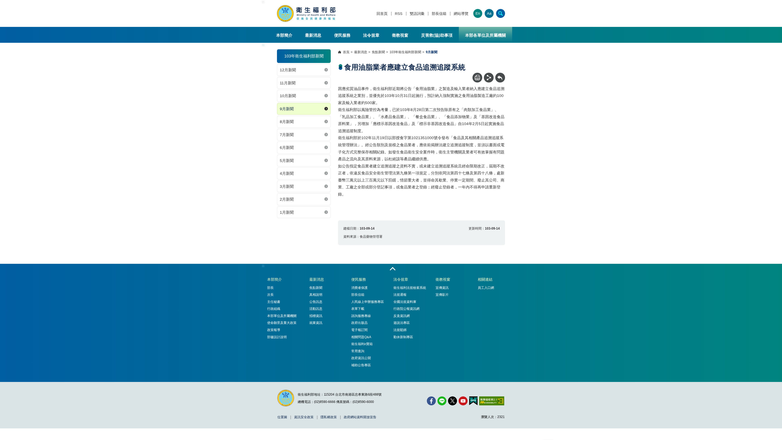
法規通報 (399, 294)
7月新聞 (287, 135)
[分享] (489, 77)
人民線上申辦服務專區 (367, 302)
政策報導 (273, 330)
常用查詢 (357, 351)
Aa (489, 13)
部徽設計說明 (277, 337)
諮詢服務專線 (361, 316)
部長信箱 (439, 14)
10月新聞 (288, 96)
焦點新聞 (378, 52)
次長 (270, 294)
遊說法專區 (401, 322)
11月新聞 (287, 83)
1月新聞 (287, 212)
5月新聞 (287, 160)
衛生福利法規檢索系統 (409, 287)
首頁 (346, 52)
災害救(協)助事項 (437, 35)
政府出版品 (359, 322)
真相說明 (315, 294)
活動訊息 (315, 308)
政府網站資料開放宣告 (360, 417)
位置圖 (282, 417)
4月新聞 (287, 173)
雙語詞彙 (417, 14)
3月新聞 (287, 186)
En (478, 13)
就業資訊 (315, 322)
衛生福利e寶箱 (362, 344)
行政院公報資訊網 (406, 308)
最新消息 (313, 35)
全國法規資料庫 (404, 302)
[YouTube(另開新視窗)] (463, 400)
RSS (398, 14)
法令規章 (371, 35)
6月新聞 (287, 147)
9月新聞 (287, 109)
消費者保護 (359, 287)
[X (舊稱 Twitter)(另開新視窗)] (452, 400)
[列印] (477, 77)
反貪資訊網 (401, 316)
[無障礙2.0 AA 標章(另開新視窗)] (491, 400)
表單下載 (357, 308)
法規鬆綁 (399, 330)
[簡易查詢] (500, 13)
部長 (270, 287)
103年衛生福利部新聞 (405, 52)
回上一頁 (500, 74)
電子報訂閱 (359, 330)
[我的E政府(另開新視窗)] (473, 400)
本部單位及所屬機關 (282, 316)
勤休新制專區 (403, 337)
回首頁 (382, 14)
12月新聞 (288, 70)
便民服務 (342, 35)
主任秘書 (273, 302)
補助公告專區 (361, 365)
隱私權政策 (329, 417)
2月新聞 (287, 199)
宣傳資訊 (442, 287)
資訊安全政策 (304, 417)
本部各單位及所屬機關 (485, 35)
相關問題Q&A (361, 337)
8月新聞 (287, 122)
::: (263, 2)
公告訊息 (315, 302)
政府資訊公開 (361, 358)
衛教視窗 (400, 35)
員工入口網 (486, 287)
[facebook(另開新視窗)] (431, 400)
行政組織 (273, 308)
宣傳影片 (442, 294)
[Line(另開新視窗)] (441, 400)
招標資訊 (315, 316)
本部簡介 (284, 35)
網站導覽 (461, 14)
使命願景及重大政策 (282, 322)
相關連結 (485, 279)
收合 (393, 269)
